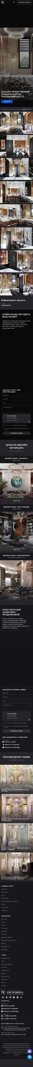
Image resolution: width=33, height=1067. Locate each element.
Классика (4, 967)
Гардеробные (5, 946)
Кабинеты (4, 931)
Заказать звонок (24, 2)
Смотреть (7, 101)
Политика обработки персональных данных (18, 1048)
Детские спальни (6, 937)
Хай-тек (3, 982)
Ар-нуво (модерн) (6, 964)
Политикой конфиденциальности (19, 425)
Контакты (4, 910)
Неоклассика (5, 976)
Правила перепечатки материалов (13, 1047)
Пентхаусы (4, 892)
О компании (5, 907)
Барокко (3, 973)
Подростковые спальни (8, 940)
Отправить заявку (16, 433)
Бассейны (4, 949)
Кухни (3, 925)
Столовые (4, 928)
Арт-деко (4, 979)
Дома (3, 895)
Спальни (4, 934)
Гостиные (4, 919)
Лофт (3, 961)
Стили (3, 904)
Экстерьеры (5, 898)
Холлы (3, 922)
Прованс (4, 986)
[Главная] (1, 109)
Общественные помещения (9, 901)
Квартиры (4, 889)
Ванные (3, 943)
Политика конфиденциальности (16, 1051)
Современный (6, 305)
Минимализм (5, 970)
